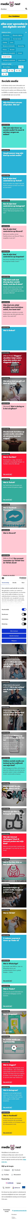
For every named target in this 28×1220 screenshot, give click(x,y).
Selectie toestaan (14, 636)
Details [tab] (14, 582)
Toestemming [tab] (5, 582)
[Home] (10, 4)
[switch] (24, 614)
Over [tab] (23, 582)
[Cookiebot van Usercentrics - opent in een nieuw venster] (19, 578)
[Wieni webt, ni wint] (14, 1217)
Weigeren (14, 640)
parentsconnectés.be (20, 1210)
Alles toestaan (14, 631)
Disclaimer (14, 1214)
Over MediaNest (14, 16)
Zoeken (4, 9)
